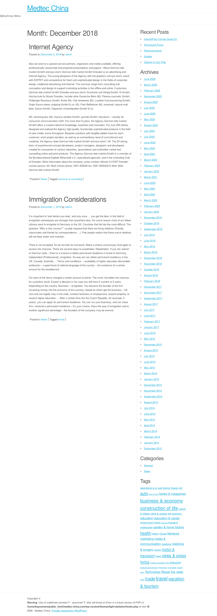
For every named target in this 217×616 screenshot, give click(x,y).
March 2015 (150, 373)
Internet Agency (51, 46)
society (180, 567)
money (157, 549)
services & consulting (70, 179)
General (148, 465)
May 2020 (149, 188)
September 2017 (153, 298)
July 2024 (149, 131)
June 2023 (149, 142)
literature (173, 533)
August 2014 (151, 402)
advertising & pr (148, 488)
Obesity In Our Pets (155, 62)
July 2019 (149, 235)
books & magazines (172, 493)
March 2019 (150, 252)
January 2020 (151, 211)
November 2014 (153, 390)
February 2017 (152, 321)
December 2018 (153, 258)
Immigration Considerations (67, 199)
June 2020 (149, 183)
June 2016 (149, 333)
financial (164, 523)
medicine (166, 544)
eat (169, 513)
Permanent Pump (153, 45)
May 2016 (149, 338)
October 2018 (151, 269)
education (146, 518)
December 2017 (153, 286)
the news (177, 571)
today (142, 579)
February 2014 (152, 437)
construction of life (159, 507)
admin (68, 54)
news (158, 556)
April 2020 (149, 194)
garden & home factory (168, 527)
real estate (172, 567)
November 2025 (153, 96)
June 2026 (149, 79)
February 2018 (152, 281)
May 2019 (149, 246)
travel (61, 319)
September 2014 (153, 396)
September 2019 (153, 229)
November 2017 (153, 292)
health (145, 533)
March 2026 (150, 84)
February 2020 (152, 206)
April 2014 (149, 425)
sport (142, 572)
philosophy (175, 562)
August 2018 (151, 275)
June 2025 (149, 113)
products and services (149, 567)
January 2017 (151, 327)
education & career (167, 518)
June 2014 (149, 413)
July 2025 (149, 108)
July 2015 (149, 356)
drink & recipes (159, 513)
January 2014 (151, 442)
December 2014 (153, 385)
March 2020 (150, 200)
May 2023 (149, 148)
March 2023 (150, 159)
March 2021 (150, 177)
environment (147, 522)
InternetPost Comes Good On (160, 39)
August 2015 (151, 350)
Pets (167, 562)
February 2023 (152, 165)
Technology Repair (157, 571)
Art (180, 488)
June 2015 (149, 362)
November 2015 (153, 344)
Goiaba (148, 56)
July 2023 (149, 136)
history (155, 533)
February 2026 (152, 90)
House (163, 533)
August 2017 (151, 304)
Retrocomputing (153, 50)
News (44, 179)
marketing (147, 538)
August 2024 (151, 125)
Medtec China (47, 8)
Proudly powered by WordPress (69, 610)
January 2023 (151, 171)
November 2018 (153, 263)
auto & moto (154, 494)
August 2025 (151, 102)
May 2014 (149, 419)
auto (144, 493)
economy (177, 513)
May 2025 (149, 119)
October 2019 (151, 223)
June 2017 (149, 315)
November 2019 (153, 217)
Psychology (162, 567)
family (157, 522)
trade (150, 578)
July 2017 (149, 310)
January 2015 (151, 379)
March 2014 (150, 431)
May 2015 (149, 367)
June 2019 (149, 240)
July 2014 (149, 408)
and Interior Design (168, 488)
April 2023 (149, 154)
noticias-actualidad (157, 562)
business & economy (161, 500)
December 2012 (153, 448)
